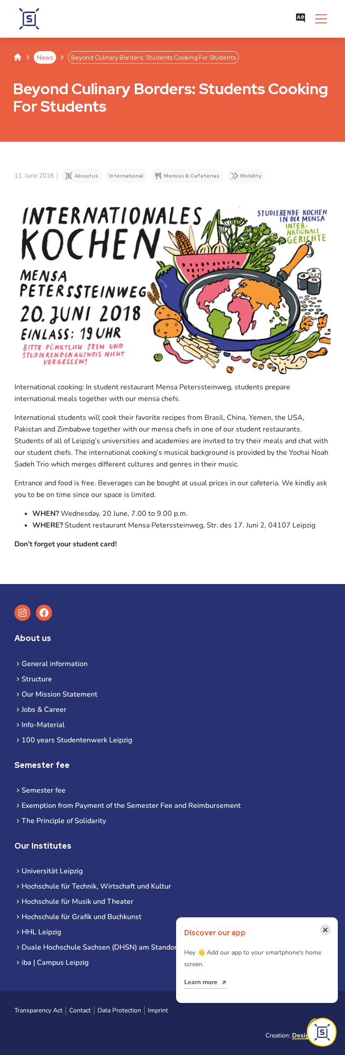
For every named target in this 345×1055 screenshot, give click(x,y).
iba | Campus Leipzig (55, 963)
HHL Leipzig (41, 932)
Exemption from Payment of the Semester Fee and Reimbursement (131, 806)
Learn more (200, 982)
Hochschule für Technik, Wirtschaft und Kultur (96, 886)
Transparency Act (38, 1010)
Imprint (158, 1010)
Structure (37, 679)
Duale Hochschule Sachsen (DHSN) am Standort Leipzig (113, 947)
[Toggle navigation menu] (321, 18)
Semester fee (44, 790)
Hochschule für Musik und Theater (77, 902)
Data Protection (119, 1010)
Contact (80, 1010)
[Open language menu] (300, 18)
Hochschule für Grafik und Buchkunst (82, 917)
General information (55, 664)
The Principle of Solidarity (64, 821)
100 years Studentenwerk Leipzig (77, 740)
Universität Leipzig (52, 871)
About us (86, 175)
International (126, 175)
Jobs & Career (44, 710)
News (45, 57)
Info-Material (43, 725)
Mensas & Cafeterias (192, 175)
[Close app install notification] (321, 1032)
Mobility (250, 175)
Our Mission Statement (59, 694)
